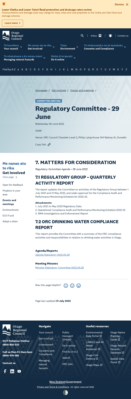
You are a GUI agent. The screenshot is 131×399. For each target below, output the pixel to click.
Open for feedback (13, 185)
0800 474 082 (11, 355)
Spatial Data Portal (117, 360)
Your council (46, 332)
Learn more (11, 23)
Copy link (40, 144)
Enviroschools (11, 210)
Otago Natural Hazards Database (118, 349)
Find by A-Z (9, 69)
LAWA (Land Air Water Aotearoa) (95, 345)
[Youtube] (19, 371)
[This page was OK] (72, 285)
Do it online (68, 345)
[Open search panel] (82, 36)
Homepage (41, 90)
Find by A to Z (70, 351)
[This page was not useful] (65, 285)
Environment (46, 344)
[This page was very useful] (78, 285)
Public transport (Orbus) (67, 336)
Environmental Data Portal (94, 334)
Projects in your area (11, 192)
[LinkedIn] (12, 371)
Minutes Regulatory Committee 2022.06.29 (59, 267)
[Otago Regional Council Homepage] (13, 35)
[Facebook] (5, 371)
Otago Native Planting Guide (117, 336)
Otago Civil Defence (92, 357)
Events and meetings (82, 90)
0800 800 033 (11, 344)
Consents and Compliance (46, 352)
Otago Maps (92, 365)
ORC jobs (67, 364)
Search (66, 357)
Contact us (123, 36)
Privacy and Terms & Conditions (53, 386)
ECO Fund (8, 215)
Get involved (59, 90)
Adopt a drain (10, 221)
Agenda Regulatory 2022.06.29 (52, 254)
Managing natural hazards (44, 364)
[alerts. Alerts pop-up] (110, 36)
